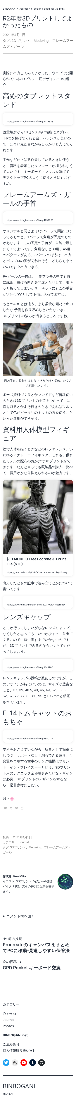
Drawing (9, 1013)
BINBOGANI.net (15, 1035)
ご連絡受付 (11, 1044)
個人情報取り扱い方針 (19, 1050)
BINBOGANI (9, 8)
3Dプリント (21, 41)
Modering (41, 41)
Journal (23, 8)
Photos (8, 1026)
